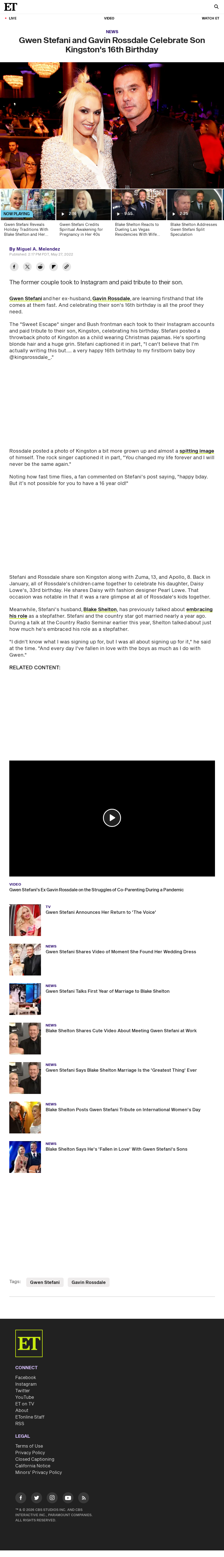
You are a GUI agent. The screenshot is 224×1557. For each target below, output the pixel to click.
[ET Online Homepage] (12, 7)
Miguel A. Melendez (38, 249)
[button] (112, 818)
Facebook (25, 1377)
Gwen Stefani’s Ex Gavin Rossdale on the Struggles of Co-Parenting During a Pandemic (96, 890)
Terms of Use (29, 1446)
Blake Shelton (100, 609)
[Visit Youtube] (68, 1497)
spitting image (196, 451)
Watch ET (210, 18)
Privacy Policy (30, 1453)
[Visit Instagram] (52, 1498)
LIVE (12, 18)
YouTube (24, 1397)
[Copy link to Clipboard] (67, 267)
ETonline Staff (30, 1417)
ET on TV (24, 1404)
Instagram (26, 1384)
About (21, 1410)
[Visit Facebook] (20, 1498)
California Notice (32, 1466)
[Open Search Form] (216, 7)
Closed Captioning (34, 1459)
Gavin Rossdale (111, 298)
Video (109, 18)
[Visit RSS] (83, 1498)
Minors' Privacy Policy (38, 1472)
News (112, 32)
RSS (19, 1423)
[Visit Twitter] (36, 1498)
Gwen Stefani (25, 298)
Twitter (22, 1391)
